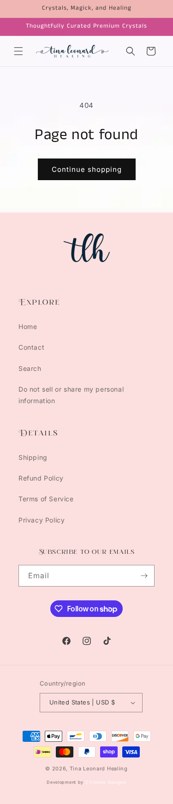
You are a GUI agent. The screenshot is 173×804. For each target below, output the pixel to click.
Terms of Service (46, 499)
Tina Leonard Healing (99, 768)
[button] (18, 51)
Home (27, 326)
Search (30, 368)
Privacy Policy (41, 520)
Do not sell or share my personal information (71, 395)
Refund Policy (41, 478)
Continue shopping (87, 169)
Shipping (33, 457)
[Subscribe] (144, 576)
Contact (31, 347)
